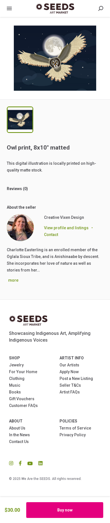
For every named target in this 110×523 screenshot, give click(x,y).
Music (14, 385)
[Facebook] (20, 463)
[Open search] (100, 8)
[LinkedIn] (39, 463)
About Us (17, 428)
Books (15, 392)
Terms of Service (75, 428)
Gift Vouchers (21, 399)
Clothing (17, 378)
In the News (19, 435)
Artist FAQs (70, 392)
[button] (55, 58)
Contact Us (19, 441)
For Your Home (23, 372)
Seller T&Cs (70, 385)
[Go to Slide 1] (20, 119)
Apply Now (69, 372)
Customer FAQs (23, 405)
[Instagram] (12, 463)
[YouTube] (30, 463)
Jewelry (16, 365)
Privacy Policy (73, 435)
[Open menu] (9, 8)
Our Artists (69, 365)
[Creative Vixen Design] (20, 227)
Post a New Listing (76, 378)
